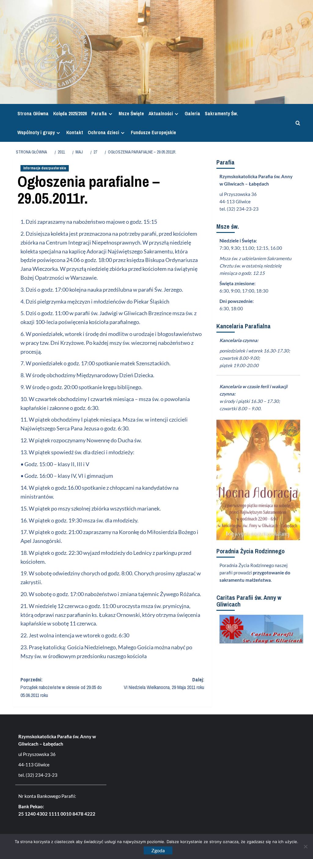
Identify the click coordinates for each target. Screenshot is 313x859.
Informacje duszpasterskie (44, 168)
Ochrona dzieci (103, 132)
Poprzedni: (61, 687)
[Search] (296, 123)
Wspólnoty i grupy (36, 132)
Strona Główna (33, 113)
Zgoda (158, 850)
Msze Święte (131, 113)
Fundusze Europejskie (153, 132)
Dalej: (164, 683)
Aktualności (161, 113)
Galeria (192, 113)
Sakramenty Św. (221, 113)
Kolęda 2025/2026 (70, 113)
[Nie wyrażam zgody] (305, 846)
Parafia (99, 113)
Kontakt (74, 132)
